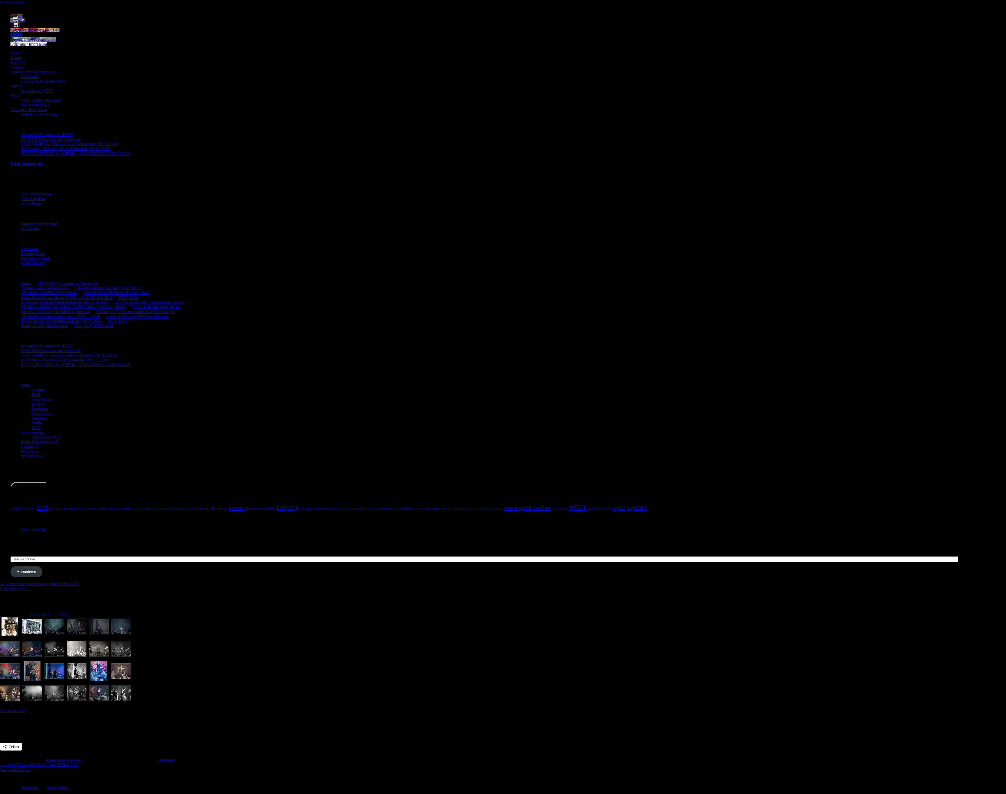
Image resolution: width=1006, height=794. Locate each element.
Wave (483, 508)
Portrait (16, 16)
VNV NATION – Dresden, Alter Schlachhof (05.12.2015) (69, 144)
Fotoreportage (32, 432)
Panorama (39, 409)
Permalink (166, 760)
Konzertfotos (256, 508)
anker (59, 508)
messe (334, 508)
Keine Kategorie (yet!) (39, 442)
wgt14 (593, 508)
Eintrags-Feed (32, 253)
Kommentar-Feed (35, 258)
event (137, 508)
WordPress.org (33, 263)
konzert (237, 508)
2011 (25, 508)
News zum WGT (35, 105)
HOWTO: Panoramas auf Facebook (51, 139)
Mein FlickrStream (36, 194)
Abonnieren (26, 571)
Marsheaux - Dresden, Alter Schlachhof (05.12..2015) (65, 360)
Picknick (385, 509)
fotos (145, 508)
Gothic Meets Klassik (196, 508)
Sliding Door (57, 787)
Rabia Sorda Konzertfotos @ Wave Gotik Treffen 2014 (66, 297)
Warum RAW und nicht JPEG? (47, 134)
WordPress (30, 787)
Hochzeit (17, 20)
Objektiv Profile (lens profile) (156, 307)
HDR (36, 394)
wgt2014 (637, 508)
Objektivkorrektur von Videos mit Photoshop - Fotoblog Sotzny (73, 307)
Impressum (30, 228)
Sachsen (406, 508)
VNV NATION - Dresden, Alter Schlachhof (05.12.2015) (69, 355)
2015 (42, 508)
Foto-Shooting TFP (37, 91)
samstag (420, 508)
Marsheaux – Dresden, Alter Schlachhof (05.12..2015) (66, 148)
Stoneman (433, 509)
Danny (26, 283)
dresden (127, 509)
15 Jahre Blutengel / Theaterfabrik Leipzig (150, 302)
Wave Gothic (495, 508)
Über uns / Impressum (28, 44)
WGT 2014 (128, 297)
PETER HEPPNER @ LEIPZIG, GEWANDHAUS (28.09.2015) (76, 153)
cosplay (114, 508)
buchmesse (87, 508)
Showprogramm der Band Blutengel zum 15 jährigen (65, 302)
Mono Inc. (345, 508)
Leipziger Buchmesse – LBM (34, 30)
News (15, 53)
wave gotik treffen (527, 507)
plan (395, 508)
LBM (271, 508)
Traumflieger (31, 203)
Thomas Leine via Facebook (44, 288)
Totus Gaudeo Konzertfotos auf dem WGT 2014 (61, 321)
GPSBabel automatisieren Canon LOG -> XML (60, 316)
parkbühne (359, 508)
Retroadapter (42, 413)
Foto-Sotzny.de (12, 2)
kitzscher (222, 508)
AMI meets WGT (46, 437)
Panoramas (30, 76)
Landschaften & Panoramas (33, 39)
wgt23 (619, 508)
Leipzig (287, 507)
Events (16, 34)
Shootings (39, 418)
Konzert (38, 404)
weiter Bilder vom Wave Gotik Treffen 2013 (39, 584)
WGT (15, 25)
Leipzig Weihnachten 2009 (43, 81)
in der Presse (41, 399)
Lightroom (30, 446)
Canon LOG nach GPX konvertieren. (137, 316)
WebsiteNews (32, 456)
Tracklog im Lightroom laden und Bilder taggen (135, 311)
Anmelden (29, 249)
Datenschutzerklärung (39, 114)
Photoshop (30, 451)
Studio (36, 423)
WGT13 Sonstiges (13, 711)
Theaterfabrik (460, 508)
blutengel (70, 509)
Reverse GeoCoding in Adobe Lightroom (55, 311)
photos (372, 508)
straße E (446, 508)
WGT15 (605, 509)
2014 (32, 508)
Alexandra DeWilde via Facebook (49, 293)
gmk (179, 508)
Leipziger (306, 509)
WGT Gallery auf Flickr (41, 100)
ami (52, 508)
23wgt (15, 508)
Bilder (26, 385)
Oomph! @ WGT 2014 (93, 326)
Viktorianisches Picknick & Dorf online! (116, 293)
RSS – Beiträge (34, 529)
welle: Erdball (559, 508)
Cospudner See (15, 588)
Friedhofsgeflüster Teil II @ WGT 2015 (107, 288)
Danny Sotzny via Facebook (44, 326)
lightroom (321, 509)
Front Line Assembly (163, 508)
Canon (102, 509)
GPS (213, 509)
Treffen (474, 508)
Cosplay (17, 67)
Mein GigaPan (33, 198)
